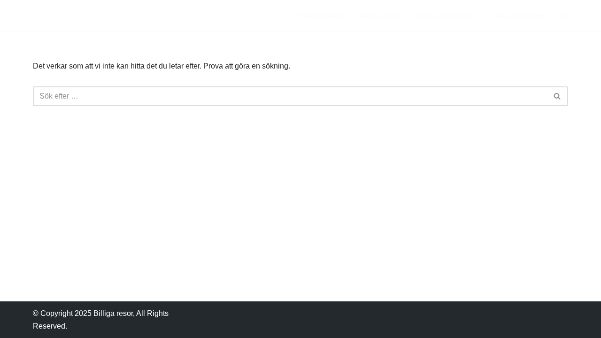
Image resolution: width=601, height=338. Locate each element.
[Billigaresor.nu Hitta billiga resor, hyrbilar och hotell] (76, 15)
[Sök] (557, 96)
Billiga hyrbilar (323, 16)
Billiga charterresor (445, 16)
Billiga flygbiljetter (519, 16)
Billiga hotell (380, 16)
